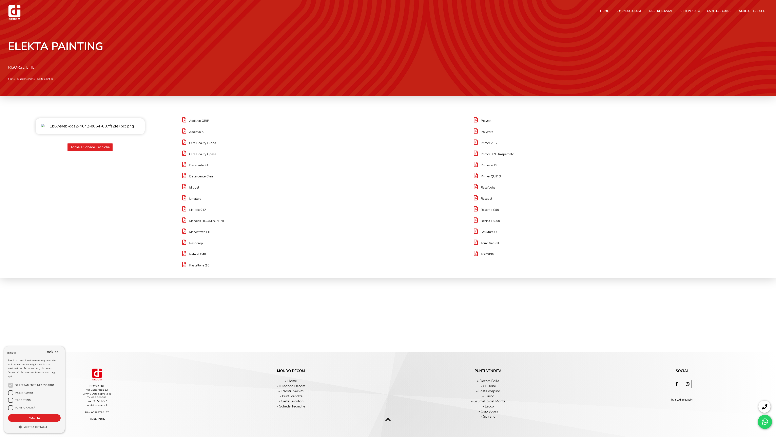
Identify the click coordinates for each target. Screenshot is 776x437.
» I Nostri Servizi (291, 391)
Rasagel (486, 199)
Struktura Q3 (490, 232)
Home (604, 11)
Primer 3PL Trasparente (497, 154)
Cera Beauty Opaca (202, 154)
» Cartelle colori (291, 401)
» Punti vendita (291, 396)
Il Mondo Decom (628, 11)
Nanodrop (196, 243)
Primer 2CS (489, 143)
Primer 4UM (489, 165)
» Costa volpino (488, 391)
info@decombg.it (97, 405)
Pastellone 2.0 (199, 265)
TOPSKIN (487, 254)
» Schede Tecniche (291, 406)
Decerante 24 (198, 165)
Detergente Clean (201, 176)
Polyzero (487, 132)
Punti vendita (689, 11)
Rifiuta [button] (11, 352)
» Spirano (488, 416)
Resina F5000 (490, 221)
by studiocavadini (682, 400)
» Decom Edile (488, 381)
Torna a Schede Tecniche (90, 147)
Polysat (486, 121)
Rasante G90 (490, 210)
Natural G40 (197, 254)
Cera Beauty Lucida (202, 143)
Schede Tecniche (752, 11)
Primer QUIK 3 (491, 176)
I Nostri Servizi (660, 11)
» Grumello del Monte (488, 401)
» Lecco (488, 406)
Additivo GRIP (199, 121)
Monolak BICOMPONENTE (207, 221)
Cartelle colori (719, 11)
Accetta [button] (34, 418)
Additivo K (196, 132)
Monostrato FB (199, 232)
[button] (34, 426)
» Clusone (488, 386)
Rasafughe (488, 188)
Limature (195, 199)
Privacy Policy (97, 419)
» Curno (488, 396)
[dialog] (34, 389)
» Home (291, 381)
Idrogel (194, 188)
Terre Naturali (490, 243)
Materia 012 (197, 210)
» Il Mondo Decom (291, 386)
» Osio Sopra (488, 411)
